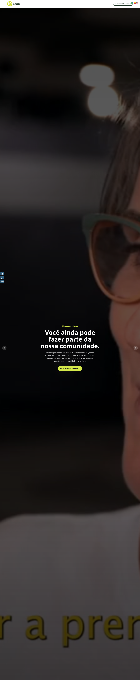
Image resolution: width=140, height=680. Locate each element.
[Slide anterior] (4, 348)
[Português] (132, 3)
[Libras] (2, 273)
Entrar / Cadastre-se (124, 4)
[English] (137, 3)
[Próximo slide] (136, 348)
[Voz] (2, 277)
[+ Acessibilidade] (2, 281)
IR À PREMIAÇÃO (56, 364)
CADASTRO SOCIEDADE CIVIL (77, 364)
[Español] (135, 3)
